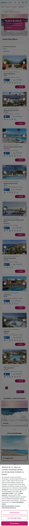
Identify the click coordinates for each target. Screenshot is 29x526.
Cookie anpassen (14, 512)
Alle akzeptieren (14, 523)
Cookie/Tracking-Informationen (9, 507)
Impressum (17, 506)
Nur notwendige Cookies (14, 518)
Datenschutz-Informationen (8, 506)
